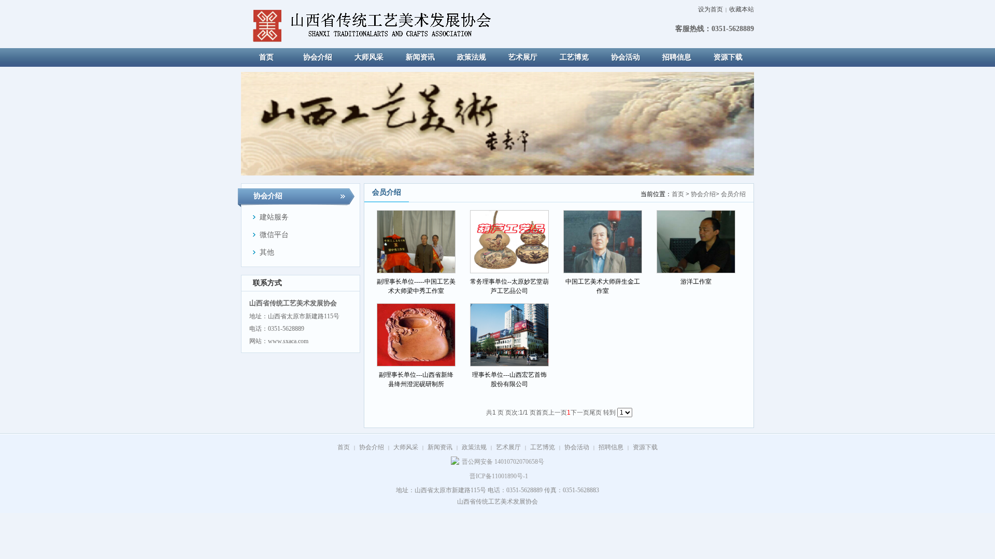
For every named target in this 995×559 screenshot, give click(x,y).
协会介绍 (703, 194)
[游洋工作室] (696, 241)
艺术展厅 (508, 447)
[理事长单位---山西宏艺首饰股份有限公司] (509, 334)
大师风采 (405, 447)
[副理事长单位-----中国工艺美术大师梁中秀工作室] (416, 241)
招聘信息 (611, 447)
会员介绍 (733, 194)
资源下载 (645, 447)
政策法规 (474, 447)
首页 (678, 194)
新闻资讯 (440, 447)
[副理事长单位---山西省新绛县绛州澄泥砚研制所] (416, 334)
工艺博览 (542, 447)
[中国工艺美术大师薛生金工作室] (602, 241)
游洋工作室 (696, 281)
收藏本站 (741, 9)
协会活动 (576, 447)
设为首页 (710, 9)
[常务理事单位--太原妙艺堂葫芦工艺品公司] (509, 241)
